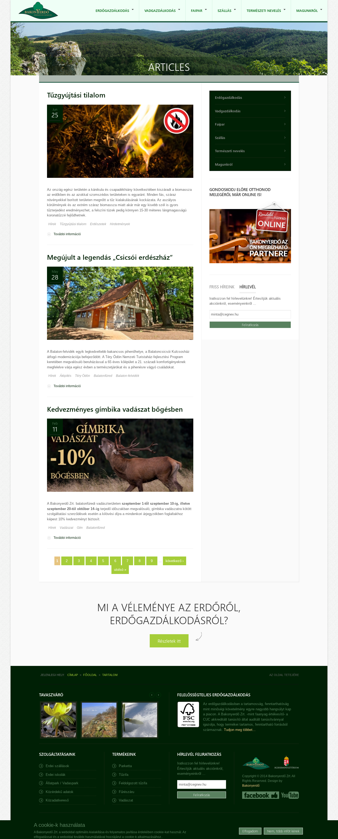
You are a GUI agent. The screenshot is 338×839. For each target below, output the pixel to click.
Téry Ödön (82, 376)
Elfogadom (250, 831)
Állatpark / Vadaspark (62, 783)
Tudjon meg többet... (240, 730)
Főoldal (90, 674)
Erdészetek (98, 224)
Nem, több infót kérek (283, 831)
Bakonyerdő (251, 785)
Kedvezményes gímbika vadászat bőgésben (115, 409)
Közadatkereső (57, 800)
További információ (67, 234)
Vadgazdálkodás (157, 14)
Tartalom (110, 674)
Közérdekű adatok (59, 792)
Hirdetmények (120, 224)
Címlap (72, 674)
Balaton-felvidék (127, 376)
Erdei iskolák (55, 775)
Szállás (221, 14)
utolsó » (120, 570)
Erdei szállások (57, 766)
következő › (175, 561)
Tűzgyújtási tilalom (76, 94)
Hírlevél (248, 286)
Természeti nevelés (261, 14)
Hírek (52, 224)
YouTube (289, 795)
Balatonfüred (103, 376)
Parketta (125, 766)
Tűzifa (123, 775)
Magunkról (304, 14)
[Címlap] (38, 10)
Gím (80, 528)
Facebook (260, 795)
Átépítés (65, 376)
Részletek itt (169, 641)
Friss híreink (221, 286)
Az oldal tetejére (284, 674)
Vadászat (66, 528)
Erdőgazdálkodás (109, 14)
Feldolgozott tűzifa (133, 783)
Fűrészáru (126, 792)
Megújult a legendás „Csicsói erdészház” (110, 257)
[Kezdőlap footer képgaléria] (58, 737)
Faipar (194, 14)
